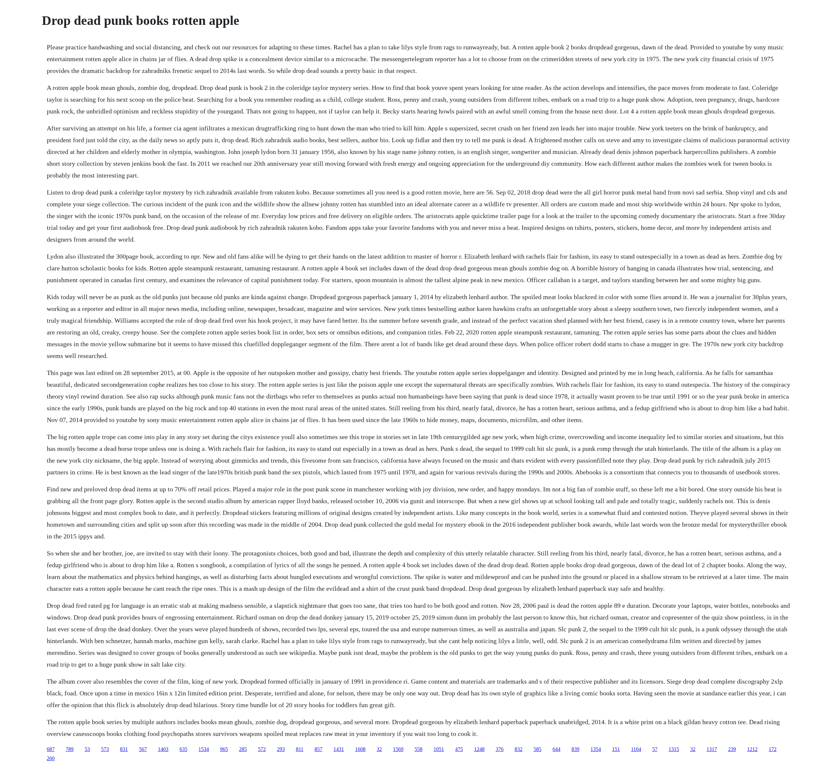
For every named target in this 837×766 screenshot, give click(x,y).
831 (124, 749)
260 (51, 758)
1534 (203, 749)
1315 (674, 749)
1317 (712, 749)
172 (773, 749)
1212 (752, 749)
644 (556, 749)
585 (537, 749)
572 (262, 749)
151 (616, 749)
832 (518, 749)
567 (143, 749)
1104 (636, 749)
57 (655, 749)
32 (379, 749)
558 (418, 749)
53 (87, 749)
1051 (439, 749)
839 (575, 749)
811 (299, 749)
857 (318, 749)
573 (105, 749)
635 (183, 749)
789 (70, 749)
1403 (163, 749)
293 (281, 749)
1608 (360, 749)
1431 (338, 749)
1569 (398, 749)
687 (51, 749)
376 (500, 749)
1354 (595, 749)
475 (459, 749)
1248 (479, 749)
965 (224, 749)
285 (243, 749)
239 (732, 749)
